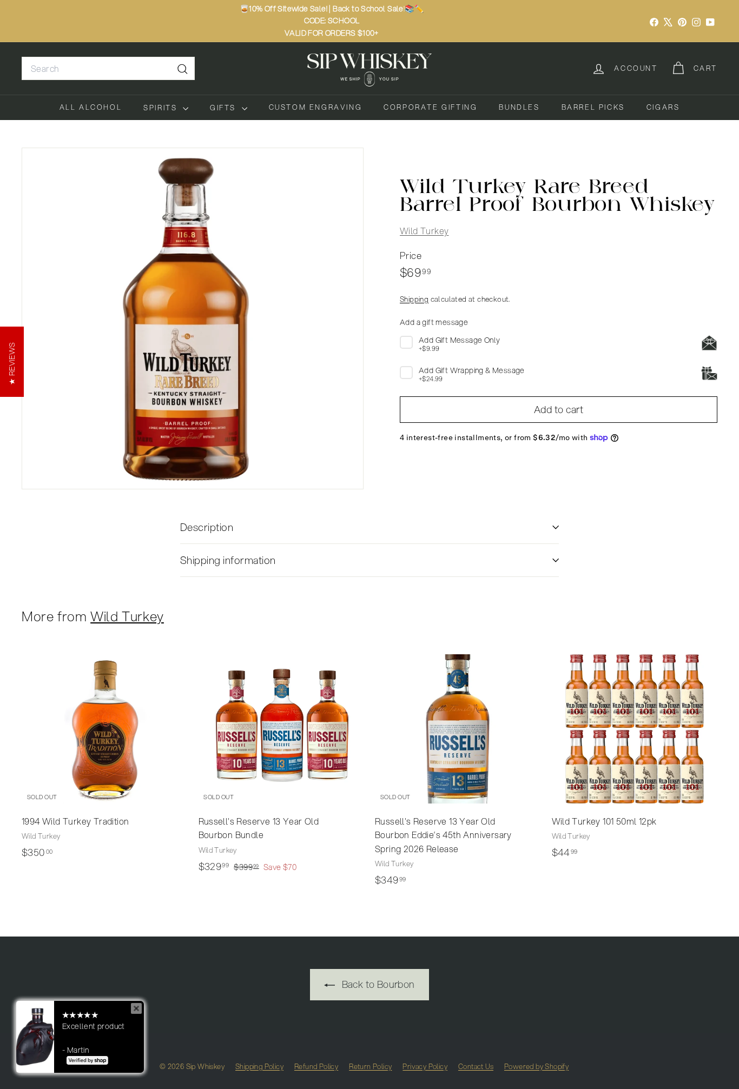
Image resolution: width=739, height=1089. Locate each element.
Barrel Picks (593, 107)
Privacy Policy (425, 1066)
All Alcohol (91, 107)
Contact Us (475, 1066)
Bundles (519, 107)
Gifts (224, 107)
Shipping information (228, 560)
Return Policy (370, 1066)
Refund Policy (316, 1066)
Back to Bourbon (376, 984)
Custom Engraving (315, 107)
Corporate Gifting (430, 107)
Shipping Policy (259, 1066)
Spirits (161, 107)
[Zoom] (192, 318)
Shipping (414, 298)
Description (206, 527)
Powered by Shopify (536, 1066)
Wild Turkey (424, 230)
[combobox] (108, 69)
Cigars (663, 107)
